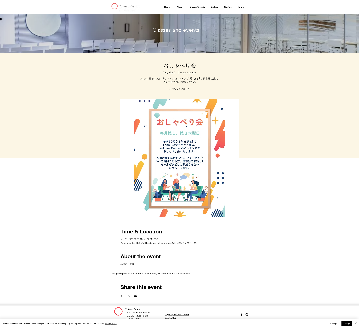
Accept (347, 323)
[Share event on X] (128, 296)
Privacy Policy (111, 323)
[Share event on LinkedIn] (135, 296)
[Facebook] (241, 314)
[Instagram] (246, 314)
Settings (333, 323)
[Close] (355, 323)
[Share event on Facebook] (121, 296)
